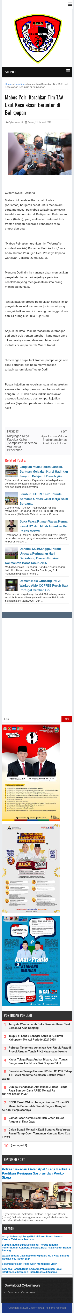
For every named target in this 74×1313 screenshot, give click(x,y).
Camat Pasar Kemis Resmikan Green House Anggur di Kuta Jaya (36, 1119)
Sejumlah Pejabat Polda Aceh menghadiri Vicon (29, 1263)
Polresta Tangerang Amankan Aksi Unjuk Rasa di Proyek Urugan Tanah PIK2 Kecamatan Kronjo (40, 1049)
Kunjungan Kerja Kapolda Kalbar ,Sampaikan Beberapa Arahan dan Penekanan (22, 443)
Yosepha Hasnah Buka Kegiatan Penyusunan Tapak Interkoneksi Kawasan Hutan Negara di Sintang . (32, 1270)
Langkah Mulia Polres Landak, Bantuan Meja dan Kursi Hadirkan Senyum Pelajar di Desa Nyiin (44, 471)
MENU (10, 72)
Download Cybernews (21, 1292)
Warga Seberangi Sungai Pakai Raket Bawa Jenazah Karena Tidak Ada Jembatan (32, 1238)
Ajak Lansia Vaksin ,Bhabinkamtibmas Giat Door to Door (54, 439)
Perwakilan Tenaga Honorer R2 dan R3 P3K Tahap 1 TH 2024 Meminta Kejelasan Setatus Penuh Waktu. (37, 1075)
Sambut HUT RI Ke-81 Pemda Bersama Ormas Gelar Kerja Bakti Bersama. (44, 498)
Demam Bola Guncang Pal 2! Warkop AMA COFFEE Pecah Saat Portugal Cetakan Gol (44, 585)
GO (67, 719)
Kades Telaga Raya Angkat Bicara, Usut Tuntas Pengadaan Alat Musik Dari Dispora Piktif (38, 1061)
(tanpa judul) (19, 1145)
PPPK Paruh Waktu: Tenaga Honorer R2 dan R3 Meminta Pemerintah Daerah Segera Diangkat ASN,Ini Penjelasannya (35, 1106)
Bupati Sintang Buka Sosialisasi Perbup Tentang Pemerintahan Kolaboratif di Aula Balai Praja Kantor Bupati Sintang (36, 1247)
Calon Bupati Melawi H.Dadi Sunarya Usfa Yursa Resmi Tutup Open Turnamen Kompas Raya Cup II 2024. (36, 1133)
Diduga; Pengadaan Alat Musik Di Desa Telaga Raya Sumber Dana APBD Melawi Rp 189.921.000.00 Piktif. (34, 1090)
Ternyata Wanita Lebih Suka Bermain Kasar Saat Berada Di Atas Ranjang (39, 1026)
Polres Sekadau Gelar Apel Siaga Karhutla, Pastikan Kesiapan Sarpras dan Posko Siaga (36, 1173)
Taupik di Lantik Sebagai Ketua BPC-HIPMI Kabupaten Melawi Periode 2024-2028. (36, 1037)
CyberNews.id (37, 1307)
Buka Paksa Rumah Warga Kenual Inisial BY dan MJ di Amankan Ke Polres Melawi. (44, 526)
